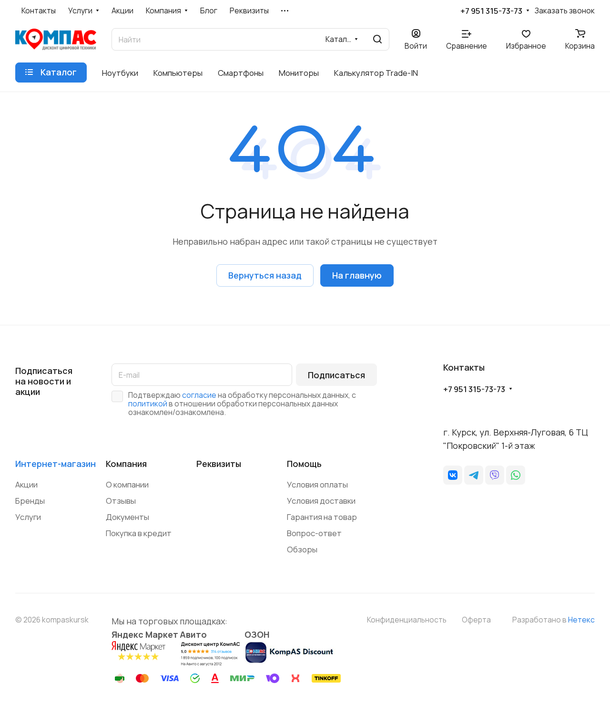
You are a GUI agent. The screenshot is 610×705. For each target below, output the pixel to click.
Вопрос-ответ (314, 533)
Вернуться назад (265, 275)
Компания (126, 463)
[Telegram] (473, 475)
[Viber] (494, 475)
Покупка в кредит (139, 533)
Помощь (304, 463)
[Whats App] (515, 475)
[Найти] (377, 39)
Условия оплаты (317, 484)
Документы (127, 516)
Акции (26, 484)
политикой (147, 403)
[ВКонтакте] (452, 475)
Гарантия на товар (322, 516)
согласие (199, 395)
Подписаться (336, 375)
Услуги (28, 516)
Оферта (476, 619)
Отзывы (121, 500)
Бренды (30, 500)
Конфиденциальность (407, 619)
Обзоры (302, 549)
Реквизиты (218, 463)
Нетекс (581, 619)
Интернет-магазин (55, 463)
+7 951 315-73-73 (491, 11)
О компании (127, 484)
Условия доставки (321, 500)
